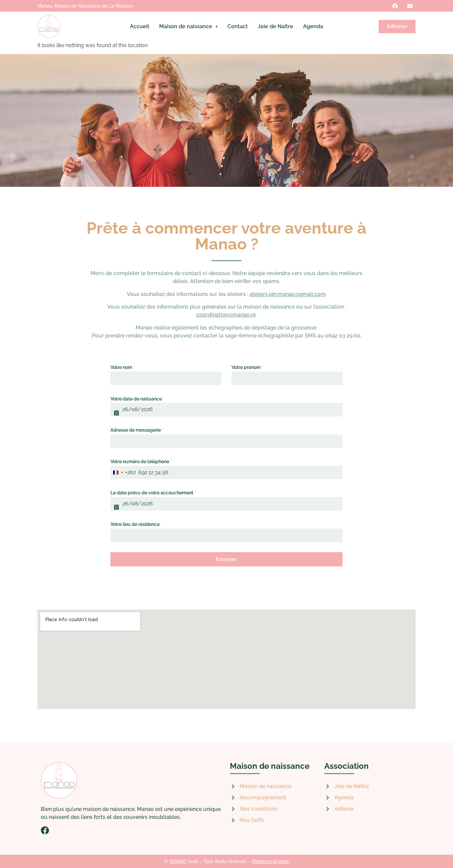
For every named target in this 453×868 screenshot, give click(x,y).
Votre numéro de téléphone (141, 461)
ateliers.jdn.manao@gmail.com (287, 294)
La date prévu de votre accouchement (153, 492)
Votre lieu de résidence (136, 524)
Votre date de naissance (137, 398)
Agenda (313, 26)
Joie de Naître (275, 26)
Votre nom (122, 367)
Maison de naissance (185, 26)
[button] (188, 26)
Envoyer (226, 559)
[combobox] (123, 472)
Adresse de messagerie (136, 430)
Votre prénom (247, 367)
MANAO (177, 861)
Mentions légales (270, 861)
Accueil (139, 26)
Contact (237, 26)
